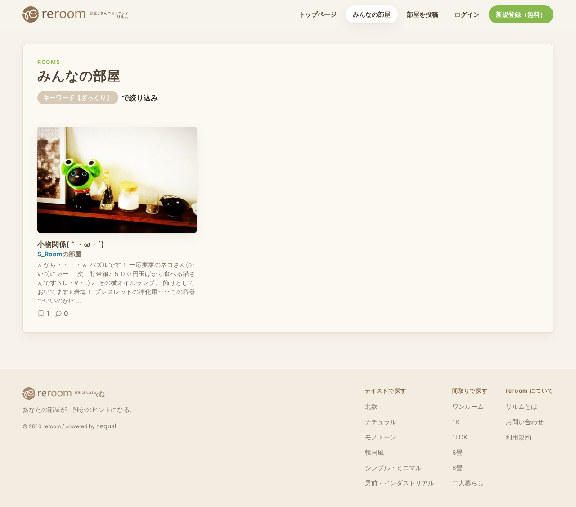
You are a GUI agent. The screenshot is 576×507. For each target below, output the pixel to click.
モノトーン (380, 437)
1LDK (460, 437)
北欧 (371, 406)
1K (455, 422)
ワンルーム (468, 406)
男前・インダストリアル (399, 483)
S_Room (50, 254)
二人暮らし (468, 483)
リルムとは (521, 406)
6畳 (457, 452)
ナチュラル (380, 422)
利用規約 (518, 437)
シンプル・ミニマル (393, 467)
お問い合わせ (525, 422)
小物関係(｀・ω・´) (70, 244)
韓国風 (374, 452)
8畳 (457, 467)
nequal (106, 426)
